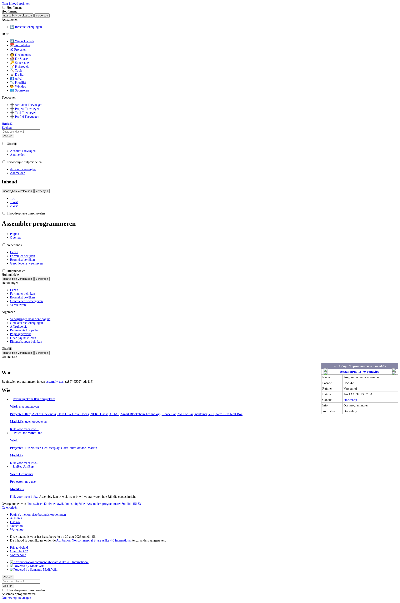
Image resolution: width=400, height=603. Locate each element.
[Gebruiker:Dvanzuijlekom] (11, 399)
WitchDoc (53, 448)
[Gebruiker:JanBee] (11, 466)
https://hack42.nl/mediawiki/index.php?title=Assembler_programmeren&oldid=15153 (84, 503)
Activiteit (16, 518)
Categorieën (10, 507)
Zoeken (7, 136)
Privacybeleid (19, 547)
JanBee (24, 481)
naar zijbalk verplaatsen (17, 15)
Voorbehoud (18, 555)
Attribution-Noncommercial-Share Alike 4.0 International (93, 540)
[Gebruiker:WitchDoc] (11, 433)
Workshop (17, 529)
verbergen (42, 15)
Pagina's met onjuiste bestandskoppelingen (38, 514)
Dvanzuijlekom (126, 414)
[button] (3, 7)
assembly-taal (55, 381)
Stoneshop (350, 399)
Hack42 (15, 522)
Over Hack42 (19, 551)
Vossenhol (17, 526)
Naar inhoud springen (16, 3)
